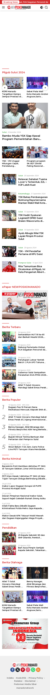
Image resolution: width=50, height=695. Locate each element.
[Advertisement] (25, 40)
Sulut (4, 132)
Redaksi (18, 681)
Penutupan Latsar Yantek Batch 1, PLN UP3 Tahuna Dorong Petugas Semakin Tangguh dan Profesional (31, 361)
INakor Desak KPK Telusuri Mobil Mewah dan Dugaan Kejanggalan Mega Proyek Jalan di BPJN (22, 516)
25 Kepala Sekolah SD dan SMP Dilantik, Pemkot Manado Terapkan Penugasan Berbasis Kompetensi (31, 536)
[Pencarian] (46, 7)
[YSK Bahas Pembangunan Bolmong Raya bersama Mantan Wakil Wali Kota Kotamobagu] (9, 199)
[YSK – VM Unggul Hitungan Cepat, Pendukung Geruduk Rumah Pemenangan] (12, 152)
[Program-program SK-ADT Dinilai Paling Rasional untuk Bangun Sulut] (37, 152)
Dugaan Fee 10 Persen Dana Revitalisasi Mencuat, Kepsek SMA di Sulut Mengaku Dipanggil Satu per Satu (27, 408)
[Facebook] (12, 670)
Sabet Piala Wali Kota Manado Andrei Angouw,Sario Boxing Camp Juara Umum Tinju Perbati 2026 (37, 94)
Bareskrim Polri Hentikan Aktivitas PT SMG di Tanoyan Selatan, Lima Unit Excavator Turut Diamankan (24, 467)
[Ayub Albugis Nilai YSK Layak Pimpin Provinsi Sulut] (9, 235)
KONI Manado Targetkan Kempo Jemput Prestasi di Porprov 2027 (11, 94)
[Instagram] (28, 670)
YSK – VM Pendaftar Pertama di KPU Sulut (30, 252)
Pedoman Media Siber (25, 684)
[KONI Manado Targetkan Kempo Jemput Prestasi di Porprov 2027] (12, 83)
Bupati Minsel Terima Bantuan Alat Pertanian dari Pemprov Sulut (26, 438)
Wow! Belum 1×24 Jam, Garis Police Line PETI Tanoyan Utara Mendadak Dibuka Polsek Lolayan (26, 448)
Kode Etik (21, 678)
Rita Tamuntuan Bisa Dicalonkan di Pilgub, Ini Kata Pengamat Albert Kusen (31, 270)
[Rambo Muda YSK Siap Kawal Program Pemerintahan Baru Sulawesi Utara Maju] (25, 116)
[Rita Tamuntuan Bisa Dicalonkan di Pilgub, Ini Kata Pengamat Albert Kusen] (9, 268)
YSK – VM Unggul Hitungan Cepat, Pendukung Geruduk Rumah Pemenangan (10, 163)
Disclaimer (30, 681)
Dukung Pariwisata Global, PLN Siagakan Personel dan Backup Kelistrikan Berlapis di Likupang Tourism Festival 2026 (33, 348)
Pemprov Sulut (24, 262)
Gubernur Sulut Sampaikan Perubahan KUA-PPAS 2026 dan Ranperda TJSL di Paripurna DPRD (32, 373)
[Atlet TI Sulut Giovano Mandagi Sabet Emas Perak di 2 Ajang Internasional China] (9, 387)
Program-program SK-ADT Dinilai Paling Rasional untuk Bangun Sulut (37, 163)
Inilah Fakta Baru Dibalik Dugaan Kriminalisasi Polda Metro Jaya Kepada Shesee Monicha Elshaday (22, 507)
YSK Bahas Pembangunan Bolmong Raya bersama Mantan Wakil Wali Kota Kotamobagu (33, 201)
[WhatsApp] (33, 670)
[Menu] (4, 7)
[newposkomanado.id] (19, 7)
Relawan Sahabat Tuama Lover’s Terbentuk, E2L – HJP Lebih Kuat (32, 182)
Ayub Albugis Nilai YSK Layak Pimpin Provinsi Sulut (31, 236)
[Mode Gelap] (41, 7)
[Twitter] (17, 670)
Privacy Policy (36, 678)
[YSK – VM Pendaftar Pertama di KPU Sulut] (9, 251)
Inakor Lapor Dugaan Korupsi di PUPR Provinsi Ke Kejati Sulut (21, 487)
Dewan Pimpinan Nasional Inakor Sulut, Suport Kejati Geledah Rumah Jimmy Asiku (24, 497)
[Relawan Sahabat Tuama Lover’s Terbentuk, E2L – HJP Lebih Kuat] (9, 181)
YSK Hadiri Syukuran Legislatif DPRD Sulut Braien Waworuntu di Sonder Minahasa (30, 219)
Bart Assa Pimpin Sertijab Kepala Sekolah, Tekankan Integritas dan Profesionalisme (31, 549)
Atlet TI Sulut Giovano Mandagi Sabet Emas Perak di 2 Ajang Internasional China (32, 386)
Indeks (10, 678)
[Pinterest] (23, 670)
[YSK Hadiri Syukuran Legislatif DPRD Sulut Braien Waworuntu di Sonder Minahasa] (9, 217)
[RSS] (38, 670)
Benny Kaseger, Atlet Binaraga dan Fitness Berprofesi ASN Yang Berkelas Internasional (27, 428)
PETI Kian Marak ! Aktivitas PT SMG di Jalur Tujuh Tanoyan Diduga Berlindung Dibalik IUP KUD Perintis (23, 477)
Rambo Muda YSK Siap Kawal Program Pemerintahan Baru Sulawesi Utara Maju (21, 139)
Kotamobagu (24, 193)
